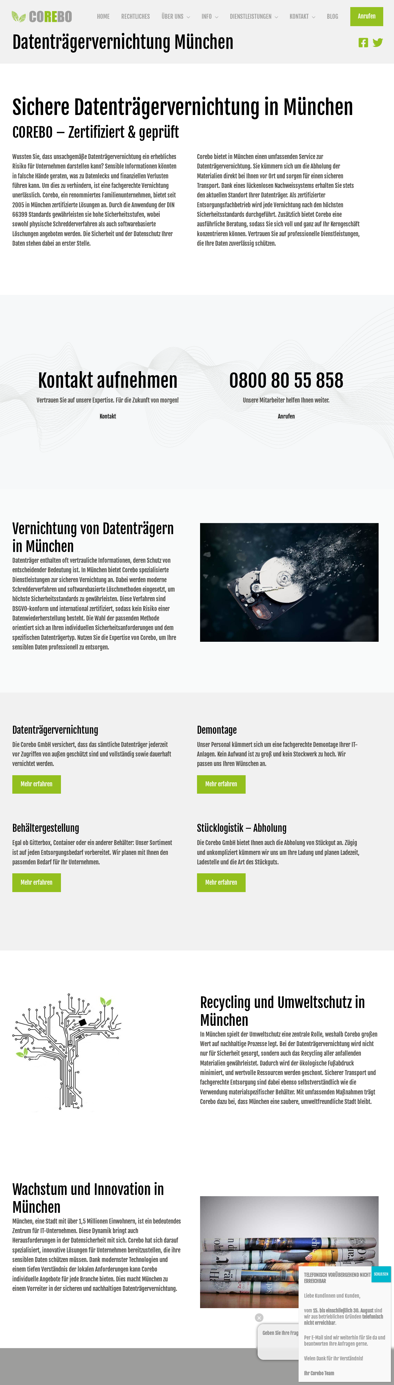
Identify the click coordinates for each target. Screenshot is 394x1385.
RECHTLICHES (135, 16)
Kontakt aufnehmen (108, 380)
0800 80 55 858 (286, 380)
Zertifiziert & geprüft (123, 132)
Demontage (217, 730)
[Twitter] (377, 42)
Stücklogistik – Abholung (242, 828)
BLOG (332, 16)
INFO (207, 16)
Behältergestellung (45, 828)
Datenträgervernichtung (55, 730)
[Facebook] (363, 42)
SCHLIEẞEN (381, 1274)
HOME (103, 16)
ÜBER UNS (172, 16)
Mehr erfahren (36, 784)
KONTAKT (299, 16)
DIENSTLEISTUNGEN (250, 16)
